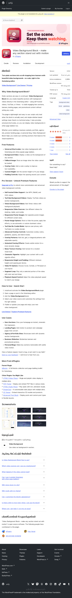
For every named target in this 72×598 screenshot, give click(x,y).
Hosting (4, 556)
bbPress (5, 572)
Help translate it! (49, 14)
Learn (39, 549)
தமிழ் (7, 584)
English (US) (66, 98)
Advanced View (55, 119)
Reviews (16, 63)
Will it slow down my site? (11, 485)
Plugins (21, 556)
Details (6, 63)
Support (39, 553)
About (4, 549)
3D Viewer (6, 392)
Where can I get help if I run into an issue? (16, 509)
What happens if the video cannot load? (16, 472)
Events (56, 553)
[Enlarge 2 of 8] (13, 422)
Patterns (22, 559)
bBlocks (5, 368)
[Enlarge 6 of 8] (44, 410)
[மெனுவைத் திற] (69, 3)
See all (68, 154)
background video (64, 102)
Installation (27, 63)
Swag (57, 559)
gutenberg (66, 106)
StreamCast (7, 390)
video (67, 110)
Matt (4, 569)
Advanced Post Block (10, 395)
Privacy (4, 559)
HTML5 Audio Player (10, 387)
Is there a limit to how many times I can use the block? (21, 503)
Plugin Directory (7, 8)
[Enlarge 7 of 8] (44, 417)
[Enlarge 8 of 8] (44, 424)
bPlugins (18, 56)
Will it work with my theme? (11, 491)
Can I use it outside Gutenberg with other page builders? (12, 478)
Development (39, 63)
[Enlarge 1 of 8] (13, 410)
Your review (54, 154)
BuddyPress (7, 576)
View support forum (56, 172)
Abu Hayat (31, 531)
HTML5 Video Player (10, 378)
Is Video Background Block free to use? (16, 460)
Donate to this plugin (57, 189)
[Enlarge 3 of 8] (28, 410)
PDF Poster (7, 384)
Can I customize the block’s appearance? (16, 497)
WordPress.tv (42, 559)
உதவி (68, 63)
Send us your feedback (10, 355)
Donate (58, 556)
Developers (41, 556)
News (4, 553)
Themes (22, 553)
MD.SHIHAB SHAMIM (13, 536)
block (60, 106)
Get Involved (58, 549)
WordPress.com (8, 566)
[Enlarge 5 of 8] (28, 424)
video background (64, 113)
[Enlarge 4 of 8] (28, 417)
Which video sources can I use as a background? (19, 466)
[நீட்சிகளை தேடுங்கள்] (22, 20)
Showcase (23, 549)
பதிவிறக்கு (66, 53)
